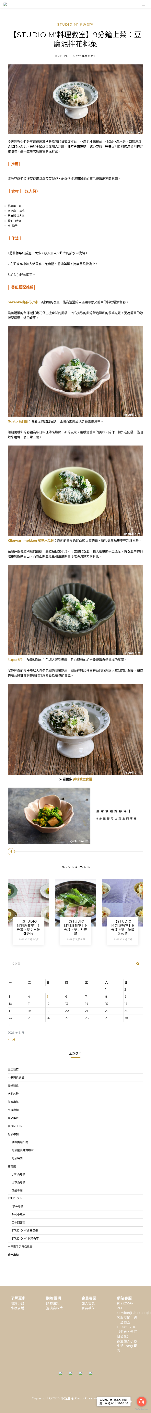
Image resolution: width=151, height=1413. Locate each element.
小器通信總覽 (16, 1077)
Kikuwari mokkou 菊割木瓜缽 (31, 540)
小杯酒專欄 (18, 1174)
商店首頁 (13, 1069)
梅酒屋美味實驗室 (23, 1150)
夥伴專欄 (13, 1255)
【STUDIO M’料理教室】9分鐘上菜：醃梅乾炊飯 (122, 928)
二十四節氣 (18, 1222)
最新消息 (13, 1085)
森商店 (12, 1166)
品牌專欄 (13, 1110)
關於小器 (17, 1303)
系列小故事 (18, 1214)
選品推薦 (13, 1118)
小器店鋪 (17, 1308)
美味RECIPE (16, 1126)
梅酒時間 (17, 1158)
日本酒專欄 (18, 1182)
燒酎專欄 (17, 1190)
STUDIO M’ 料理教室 (25, 1238)
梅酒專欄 (13, 1134)
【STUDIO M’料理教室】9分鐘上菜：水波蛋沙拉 (28, 928)
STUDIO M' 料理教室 (75, 24)
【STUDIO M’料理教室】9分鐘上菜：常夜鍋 (75, 928)
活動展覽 (13, 1094)
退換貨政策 (54, 1308)
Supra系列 (15, 660)
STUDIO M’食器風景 (25, 1230)
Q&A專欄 (17, 1206)
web (66, 56)
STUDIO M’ (15, 1198)
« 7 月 (11, 1039)
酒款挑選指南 (20, 1142)
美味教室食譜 (82, 779)
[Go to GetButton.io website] (141, 1409)
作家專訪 (13, 1102)
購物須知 (53, 1303)
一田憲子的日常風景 (20, 1246)
